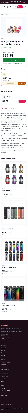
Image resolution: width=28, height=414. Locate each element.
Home (2, 13)
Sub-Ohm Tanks (14, 13)
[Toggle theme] (25, 6)
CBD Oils (3, 355)
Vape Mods (3, 350)
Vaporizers (3, 381)
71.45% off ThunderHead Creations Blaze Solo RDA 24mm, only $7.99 (14, 2)
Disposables (4, 348)
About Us (3, 388)
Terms (2, 398)
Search (20, 6)
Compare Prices (5, 376)
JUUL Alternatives (5, 369)
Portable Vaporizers (5, 362)
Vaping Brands (4, 378)
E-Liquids (3, 352)
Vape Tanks (7, 13)
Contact (3, 393)
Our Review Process (5, 390)
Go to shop (13, 60)
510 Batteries (4, 367)
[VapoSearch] (7, 7)
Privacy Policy (4, 395)
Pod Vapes (3, 345)
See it (21, 101)
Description (5, 109)
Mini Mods (3, 364)
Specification (14, 109)
